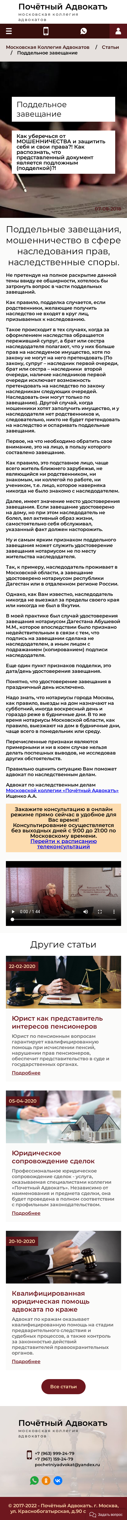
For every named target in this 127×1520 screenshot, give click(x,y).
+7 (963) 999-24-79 (54, 1453)
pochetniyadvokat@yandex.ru (67, 1464)
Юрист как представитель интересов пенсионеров (57, 1022)
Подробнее (26, 1073)
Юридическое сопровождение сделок (53, 1157)
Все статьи (63, 1386)
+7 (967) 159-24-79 (54, 1459)
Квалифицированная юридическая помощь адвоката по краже (50, 1301)
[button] (106, 1514)
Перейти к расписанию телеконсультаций (63, 844)
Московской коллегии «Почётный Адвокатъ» (62, 790)
